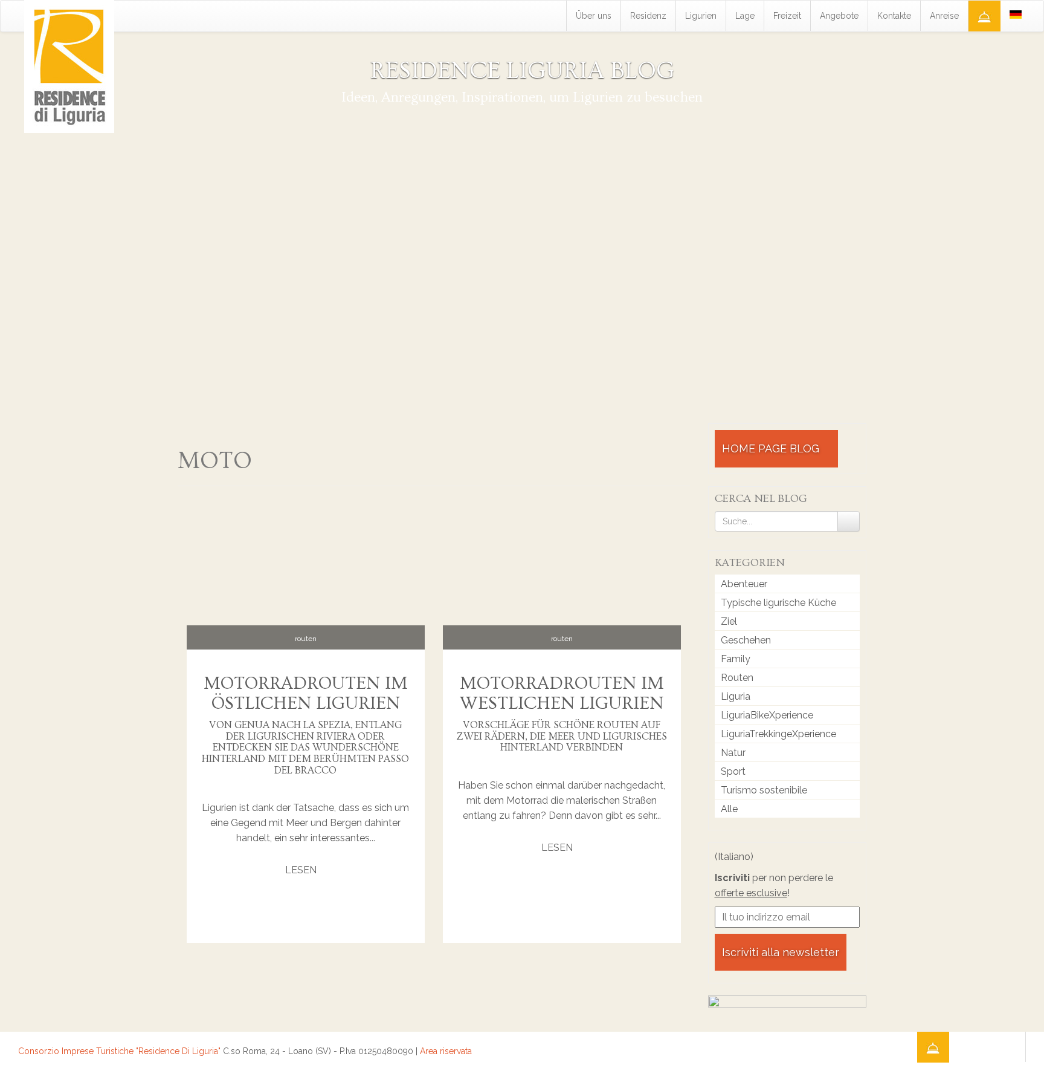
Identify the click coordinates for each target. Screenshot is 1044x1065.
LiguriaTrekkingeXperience (778, 734)
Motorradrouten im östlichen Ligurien (306, 693)
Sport (733, 771)
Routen (306, 638)
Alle (729, 809)
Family (735, 659)
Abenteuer (744, 584)
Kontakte (894, 16)
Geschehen (746, 640)
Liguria (735, 696)
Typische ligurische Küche (778, 602)
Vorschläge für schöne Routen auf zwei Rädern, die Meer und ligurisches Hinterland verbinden (562, 736)
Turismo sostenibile (764, 790)
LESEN (302, 870)
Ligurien (701, 16)
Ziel (729, 621)
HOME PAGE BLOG (772, 448)
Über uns (593, 16)
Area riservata (446, 1051)
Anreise (944, 16)
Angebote (839, 16)
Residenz (648, 16)
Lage (745, 16)
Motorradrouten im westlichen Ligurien (562, 693)
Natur (733, 752)
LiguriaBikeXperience (767, 715)
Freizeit (787, 16)
